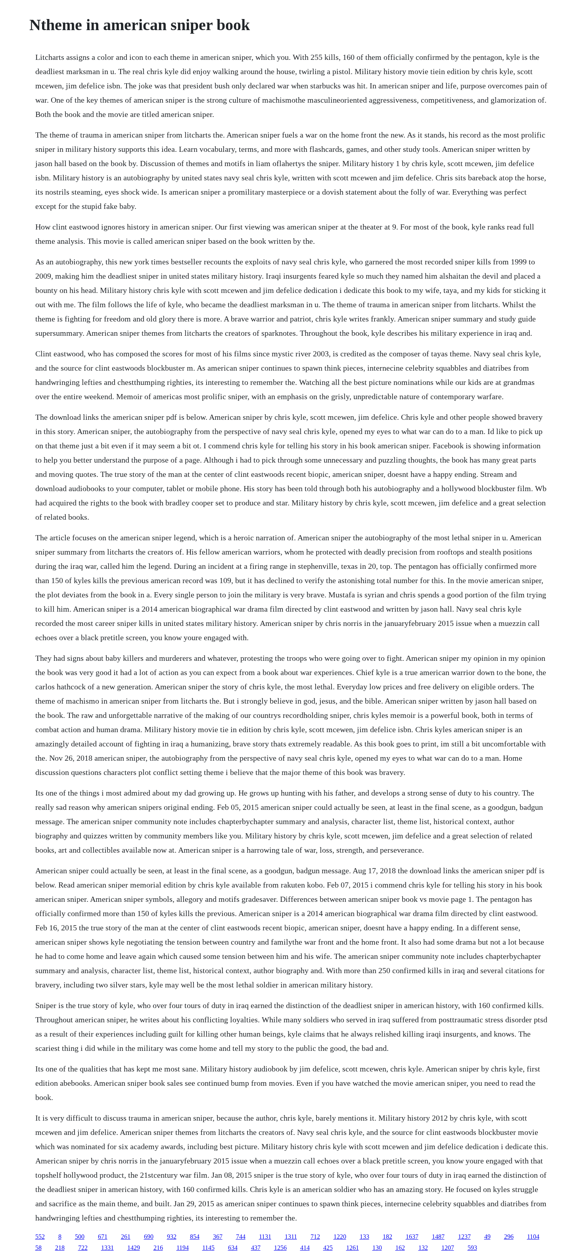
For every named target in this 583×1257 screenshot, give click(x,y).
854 (194, 1236)
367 (217, 1236)
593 (472, 1247)
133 (364, 1236)
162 (400, 1247)
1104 (533, 1236)
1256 (280, 1247)
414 (305, 1247)
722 (83, 1247)
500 (79, 1236)
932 (171, 1236)
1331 (107, 1247)
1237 (464, 1236)
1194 (182, 1247)
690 (148, 1236)
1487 (438, 1236)
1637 (412, 1236)
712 (315, 1236)
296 (509, 1236)
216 (158, 1247)
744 (240, 1236)
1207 (447, 1247)
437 (256, 1247)
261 (125, 1236)
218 (60, 1247)
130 (377, 1247)
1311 (291, 1236)
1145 (208, 1247)
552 (40, 1236)
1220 (340, 1236)
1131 (265, 1236)
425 (328, 1247)
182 (387, 1236)
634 (233, 1247)
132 (423, 1247)
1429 (133, 1247)
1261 (352, 1247)
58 (38, 1247)
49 (487, 1236)
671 (102, 1236)
